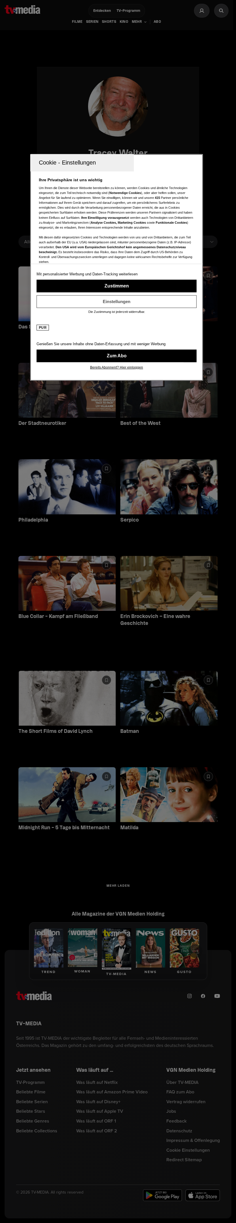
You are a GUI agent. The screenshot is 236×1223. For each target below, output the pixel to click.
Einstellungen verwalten (117, 301)
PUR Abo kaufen (117, 355)
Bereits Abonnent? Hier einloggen (116, 367)
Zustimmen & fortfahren (117, 285)
